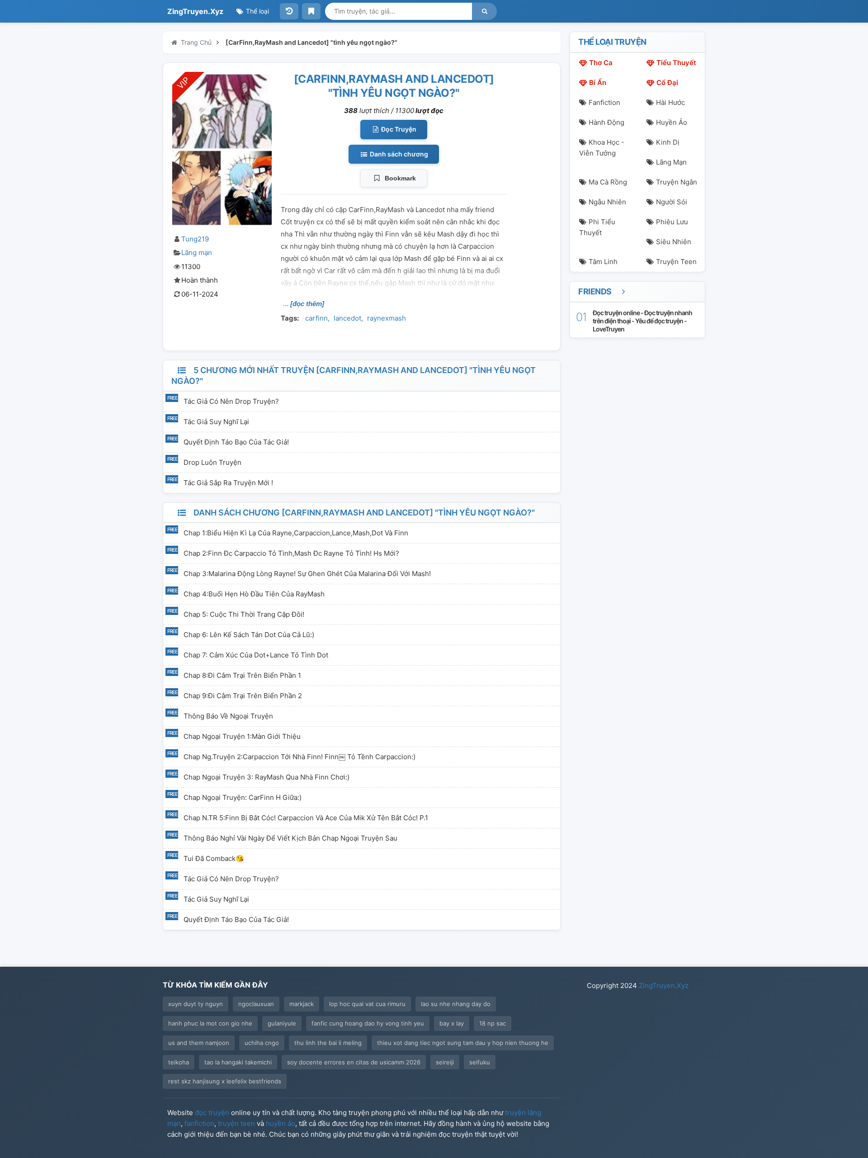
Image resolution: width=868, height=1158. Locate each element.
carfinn (316, 318)
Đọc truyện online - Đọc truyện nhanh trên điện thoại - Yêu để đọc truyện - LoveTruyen (642, 321)
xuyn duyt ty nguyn (195, 1003)
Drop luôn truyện (212, 462)
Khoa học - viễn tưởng (601, 147)
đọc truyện (212, 1112)
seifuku (479, 1062)
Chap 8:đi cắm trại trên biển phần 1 (242, 675)
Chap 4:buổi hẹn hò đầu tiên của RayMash (254, 594)
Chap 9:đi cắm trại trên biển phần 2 (243, 695)
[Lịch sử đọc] (289, 11)
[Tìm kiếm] (484, 11)
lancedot (347, 318)
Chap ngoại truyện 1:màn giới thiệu (242, 736)
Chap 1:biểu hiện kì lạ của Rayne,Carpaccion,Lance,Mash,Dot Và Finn (296, 533)
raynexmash (386, 318)
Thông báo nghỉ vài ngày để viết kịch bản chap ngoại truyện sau (290, 838)
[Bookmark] (311, 11)
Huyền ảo (671, 122)
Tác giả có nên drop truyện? (231, 401)
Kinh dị (667, 142)
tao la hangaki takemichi (238, 1062)
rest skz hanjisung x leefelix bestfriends (224, 1081)
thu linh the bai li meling (328, 1042)
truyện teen (236, 1123)
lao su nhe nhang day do (456, 1003)
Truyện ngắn (676, 182)
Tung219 (195, 239)
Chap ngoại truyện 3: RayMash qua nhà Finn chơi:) (266, 777)
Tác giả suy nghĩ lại (216, 421)
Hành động (606, 122)
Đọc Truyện (398, 129)
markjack (301, 1003)
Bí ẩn (597, 82)
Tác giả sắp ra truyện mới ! (228, 482)
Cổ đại (667, 82)
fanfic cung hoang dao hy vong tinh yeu (367, 1023)
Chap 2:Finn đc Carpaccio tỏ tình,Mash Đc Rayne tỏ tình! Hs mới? (291, 553)
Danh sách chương (398, 154)
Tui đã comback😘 (214, 858)
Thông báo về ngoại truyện (228, 716)
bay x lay (451, 1023)
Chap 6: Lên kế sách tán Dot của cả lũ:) (249, 634)
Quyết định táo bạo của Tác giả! (236, 442)
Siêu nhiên (673, 241)
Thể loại (256, 11)
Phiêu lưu (672, 221)
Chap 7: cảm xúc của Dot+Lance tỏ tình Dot (256, 655)
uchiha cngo (262, 1042)
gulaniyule (282, 1023)
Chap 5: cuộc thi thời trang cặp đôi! (244, 614)
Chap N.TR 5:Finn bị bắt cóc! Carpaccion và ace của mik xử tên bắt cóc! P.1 (306, 817)
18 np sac (492, 1023)
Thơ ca (601, 62)
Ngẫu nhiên (607, 202)
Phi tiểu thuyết (597, 227)
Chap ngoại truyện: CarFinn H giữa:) (243, 797)
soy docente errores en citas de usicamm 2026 (353, 1062)
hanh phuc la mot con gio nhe (210, 1023)
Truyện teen (676, 261)
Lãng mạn (196, 252)
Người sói (671, 202)
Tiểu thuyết (676, 62)
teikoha (178, 1062)
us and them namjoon (198, 1042)
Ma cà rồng (608, 182)
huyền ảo (280, 1123)
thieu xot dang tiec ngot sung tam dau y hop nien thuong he (462, 1042)
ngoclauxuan (256, 1003)
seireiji (445, 1062)
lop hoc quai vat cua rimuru (367, 1003)
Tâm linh (603, 261)
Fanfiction (604, 102)
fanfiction (199, 1123)
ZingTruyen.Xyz (195, 11)
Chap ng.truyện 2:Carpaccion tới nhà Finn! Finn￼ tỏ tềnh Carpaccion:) (299, 756)
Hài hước (670, 102)
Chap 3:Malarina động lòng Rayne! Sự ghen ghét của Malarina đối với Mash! (307, 573)
